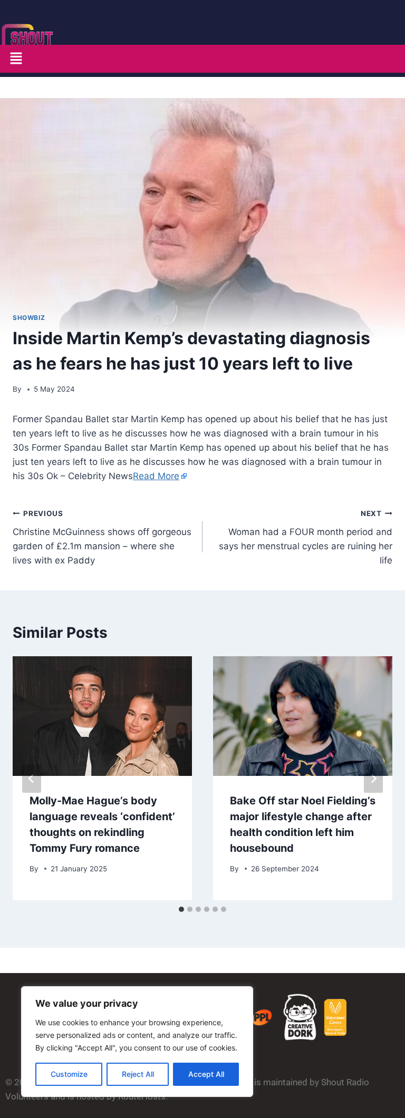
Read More (156, 476)
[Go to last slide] (31, 778)
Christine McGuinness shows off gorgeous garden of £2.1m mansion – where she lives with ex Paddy (102, 537)
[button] (15, 58)
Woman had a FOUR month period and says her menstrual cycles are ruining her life (305, 537)
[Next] (373, 778)
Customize (69, 1074)
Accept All (206, 1074)
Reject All (138, 1074)
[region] (137, 1041)
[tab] (181, 909)
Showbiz (29, 318)
